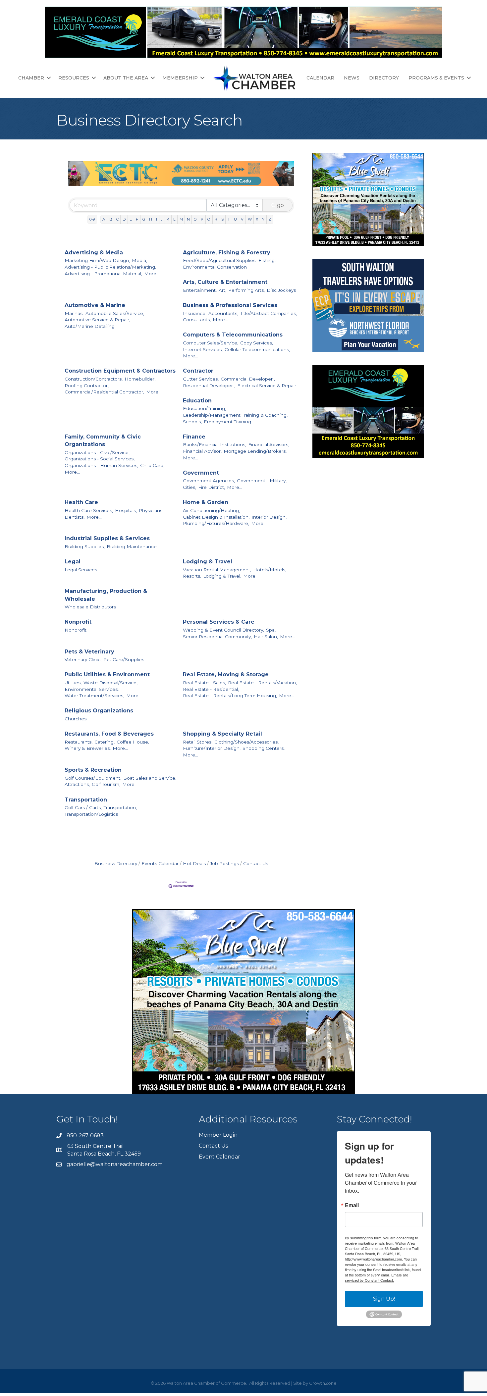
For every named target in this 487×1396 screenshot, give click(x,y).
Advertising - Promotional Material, (103, 273)
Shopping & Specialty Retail (222, 734)
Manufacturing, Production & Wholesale (106, 595)
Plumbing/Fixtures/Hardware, (216, 523)
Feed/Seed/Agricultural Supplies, (219, 260)
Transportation (86, 800)
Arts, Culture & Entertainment (225, 282)
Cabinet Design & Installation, (216, 517)
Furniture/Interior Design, (212, 748)
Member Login (218, 1135)
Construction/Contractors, (94, 379)
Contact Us (255, 863)
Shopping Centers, (264, 748)
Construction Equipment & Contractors (120, 371)
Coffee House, (133, 742)
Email (352, 1205)
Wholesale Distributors (90, 606)
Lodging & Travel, (222, 576)
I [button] (156, 219)
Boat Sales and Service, (149, 778)
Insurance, (194, 313)
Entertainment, (200, 290)
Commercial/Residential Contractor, (104, 391)
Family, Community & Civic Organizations (103, 440)
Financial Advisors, (268, 444)
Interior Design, (269, 517)
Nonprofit (78, 622)
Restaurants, (78, 742)
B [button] (110, 219)
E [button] (131, 219)
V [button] (242, 219)
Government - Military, (262, 480)
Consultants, (197, 319)
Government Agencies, (209, 480)
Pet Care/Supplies (123, 659)
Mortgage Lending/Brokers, (255, 451)
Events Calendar (160, 863)
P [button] (202, 219)
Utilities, (73, 682)
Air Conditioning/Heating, (211, 510)
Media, (139, 260)
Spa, (271, 630)
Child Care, (152, 465)
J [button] (162, 219)
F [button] (137, 219)
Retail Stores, (197, 742)
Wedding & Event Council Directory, (223, 630)
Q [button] (208, 219)
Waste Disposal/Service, (110, 682)
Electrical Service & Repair (266, 385)
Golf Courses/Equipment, (93, 778)
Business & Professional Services (230, 305)
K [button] (168, 219)
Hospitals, (126, 510)
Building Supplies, (85, 546)
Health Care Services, (89, 510)
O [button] (195, 219)
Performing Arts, (246, 290)
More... (151, 273)
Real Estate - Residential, (211, 689)
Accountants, (223, 313)
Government (201, 473)
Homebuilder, (140, 379)
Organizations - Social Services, (100, 458)
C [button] (117, 219)
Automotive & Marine (95, 305)
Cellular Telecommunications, (257, 349)
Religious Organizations (99, 710)
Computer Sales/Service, (210, 342)
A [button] (103, 219)
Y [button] (263, 219)
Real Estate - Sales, (204, 682)
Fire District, (211, 487)
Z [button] (269, 219)
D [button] (124, 219)
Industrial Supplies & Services (107, 538)
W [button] (250, 219)
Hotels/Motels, (269, 569)
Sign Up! (384, 1299)
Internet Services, (203, 349)
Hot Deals (194, 863)
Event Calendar (219, 1157)
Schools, (192, 421)
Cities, (189, 487)
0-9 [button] (92, 219)
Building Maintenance (132, 546)
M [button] (181, 219)
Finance (194, 437)
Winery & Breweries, (88, 748)
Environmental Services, (92, 689)
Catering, (104, 742)
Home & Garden (205, 502)
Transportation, (120, 807)
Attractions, (77, 784)
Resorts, (192, 576)
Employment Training (227, 421)
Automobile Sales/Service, (114, 313)
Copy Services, (256, 342)
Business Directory (115, 863)
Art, (222, 290)
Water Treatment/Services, (94, 695)
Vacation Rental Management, (217, 569)
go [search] (280, 205)
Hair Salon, (266, 636)
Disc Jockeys (281, 290)
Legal (73, 561)
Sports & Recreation (93, 770)
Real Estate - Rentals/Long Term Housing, (230, 695)
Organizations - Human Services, (101, 465)
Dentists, (74, 517)
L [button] (174, 219)
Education (197, 400)
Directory (384, 78)
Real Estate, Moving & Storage (226, 674)
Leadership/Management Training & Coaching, (235, 415)
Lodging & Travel (207, 561)
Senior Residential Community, (217, 636)
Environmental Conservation (215, 267)
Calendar (320, 78)
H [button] (150, 219)
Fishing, (267, 260)
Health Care (81, 502)
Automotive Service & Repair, (97, 319)
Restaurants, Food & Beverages (109, 734)
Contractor (198, 371)
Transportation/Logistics (91, 814)
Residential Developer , (209, 385)
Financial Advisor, (202, 451)
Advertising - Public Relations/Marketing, (110, 267)
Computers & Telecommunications (233, 335)
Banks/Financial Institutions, (214, 444)
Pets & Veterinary (89, 651)
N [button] (188, 219)
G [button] (143, 219)
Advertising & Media (94, 252)
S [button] (222, 219)
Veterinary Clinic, (83, 659)
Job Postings (224, 863)
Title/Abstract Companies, (268, 313)
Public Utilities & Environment (107, 674)
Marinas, (74, 313)
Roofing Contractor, (87, 385)
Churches (75, 718)
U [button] (235, 219)
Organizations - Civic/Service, (97, 452)
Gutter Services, (201, 379)
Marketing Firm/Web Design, (97, 260)
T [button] (229, 219)
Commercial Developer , (248, 379)
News (351, 78)
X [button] (257, 219)
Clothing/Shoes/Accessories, (246, 742)
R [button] (216, 219)
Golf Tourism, (106, 784)
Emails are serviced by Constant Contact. (376, 1277)
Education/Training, (204, 408)
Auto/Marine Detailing (90, 326)
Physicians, (151, 510)
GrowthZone (323, 1383)
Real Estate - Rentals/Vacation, (262, 682)
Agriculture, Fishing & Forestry (226, 252)
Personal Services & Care (218, 622)
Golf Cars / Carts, (83, 807)
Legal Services (81, 569)
